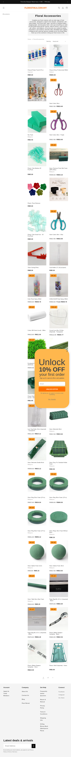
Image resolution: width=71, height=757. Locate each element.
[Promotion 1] (37, 89)
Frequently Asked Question (43, 693)
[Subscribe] (33, 746)
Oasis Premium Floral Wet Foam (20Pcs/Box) (58, 169)
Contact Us (25, 695)
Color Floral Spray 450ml (34, 299)
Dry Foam (30, 135)
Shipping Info (43, 719)
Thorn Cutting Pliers (33, 267)
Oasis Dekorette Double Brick (36, 462)
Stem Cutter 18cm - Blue (56, 234)
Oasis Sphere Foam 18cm (56, 565)
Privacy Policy (42, 707)
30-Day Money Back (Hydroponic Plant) (44, 727)
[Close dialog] (67, 351)
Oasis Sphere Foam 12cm (35, 565)
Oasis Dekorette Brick (55, 429)
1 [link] (43, 677)
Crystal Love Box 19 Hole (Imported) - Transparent (56, 331)
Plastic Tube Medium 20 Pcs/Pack (34, 169)
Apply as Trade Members (6, 693)
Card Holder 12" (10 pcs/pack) (57, 267)
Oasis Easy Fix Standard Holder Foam (58, 463)
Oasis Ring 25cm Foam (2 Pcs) (36, 497)
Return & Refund (43, 700)
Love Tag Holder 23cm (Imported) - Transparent (37, 429)
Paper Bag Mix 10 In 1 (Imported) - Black (58, 600)
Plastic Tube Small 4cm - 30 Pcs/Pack (35, 235)
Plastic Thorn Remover (34, 203)
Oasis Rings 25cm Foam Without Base (58, 531)
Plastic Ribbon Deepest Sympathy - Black (55, 633)
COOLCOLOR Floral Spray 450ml (58, 299)
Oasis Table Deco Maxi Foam (36, 599)
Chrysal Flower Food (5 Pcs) (35, 70)
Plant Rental (26, 703)
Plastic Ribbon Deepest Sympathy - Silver (34, 666)
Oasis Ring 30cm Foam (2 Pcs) (58, 497)
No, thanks (52, 399)
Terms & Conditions (43, 713)
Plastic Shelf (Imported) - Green (58, 665)
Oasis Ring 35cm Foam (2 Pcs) (36, 530)
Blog (23, 699)
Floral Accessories (38, 39)
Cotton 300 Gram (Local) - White (37, 330)
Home (29, 39)
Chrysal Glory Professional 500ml (58, 70)
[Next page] (53, 678)
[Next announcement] (68, 2)
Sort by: (48, 41)
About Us (25, 691)
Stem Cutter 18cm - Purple (56, 135)
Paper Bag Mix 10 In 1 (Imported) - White (37, 633)
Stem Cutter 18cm (54, 103)
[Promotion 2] (58, 189)
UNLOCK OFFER (52, 389)
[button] (4, 8)
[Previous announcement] (3, 2)
